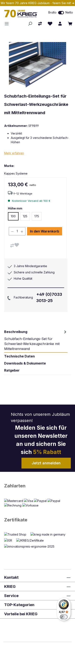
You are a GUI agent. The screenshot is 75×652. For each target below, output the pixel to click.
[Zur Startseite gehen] (22, 13)
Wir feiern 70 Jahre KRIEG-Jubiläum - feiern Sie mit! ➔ (37, 3)
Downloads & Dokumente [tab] (25, 363)
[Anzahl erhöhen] (22, 231)
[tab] (36, 340)
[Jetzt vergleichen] (40, 24)
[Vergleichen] (12, 245)
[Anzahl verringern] (12, 231)
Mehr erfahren (14, 153)
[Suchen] (30, 24)
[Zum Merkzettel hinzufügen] (16, 245)
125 (25, 216)
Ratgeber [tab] (12, 370)
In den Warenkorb (44, 231)
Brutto (52, 12)
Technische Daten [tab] (19, 356)
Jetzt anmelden (46, 463)
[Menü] (8, 24)
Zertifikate (15, 519)
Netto (69, 12)
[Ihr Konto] (60, 24)
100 (13, 216)
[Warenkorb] (70, 24)
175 (36, 216)
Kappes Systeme (16, 173)
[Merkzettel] (50, 24)
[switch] (61, 12)
